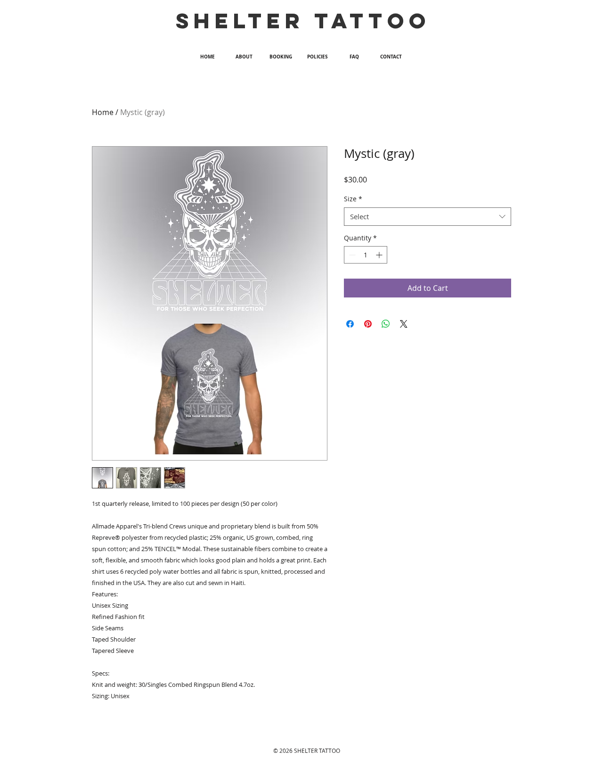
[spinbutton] (365, 255)
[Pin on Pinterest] (368, 324)
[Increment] (380, 255)
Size (353, 198)
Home (103, 112)
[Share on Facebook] (350, 324)
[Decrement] (351, 255)
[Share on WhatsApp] (385, 324)
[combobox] (427, 216)
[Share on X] (403, 324)
